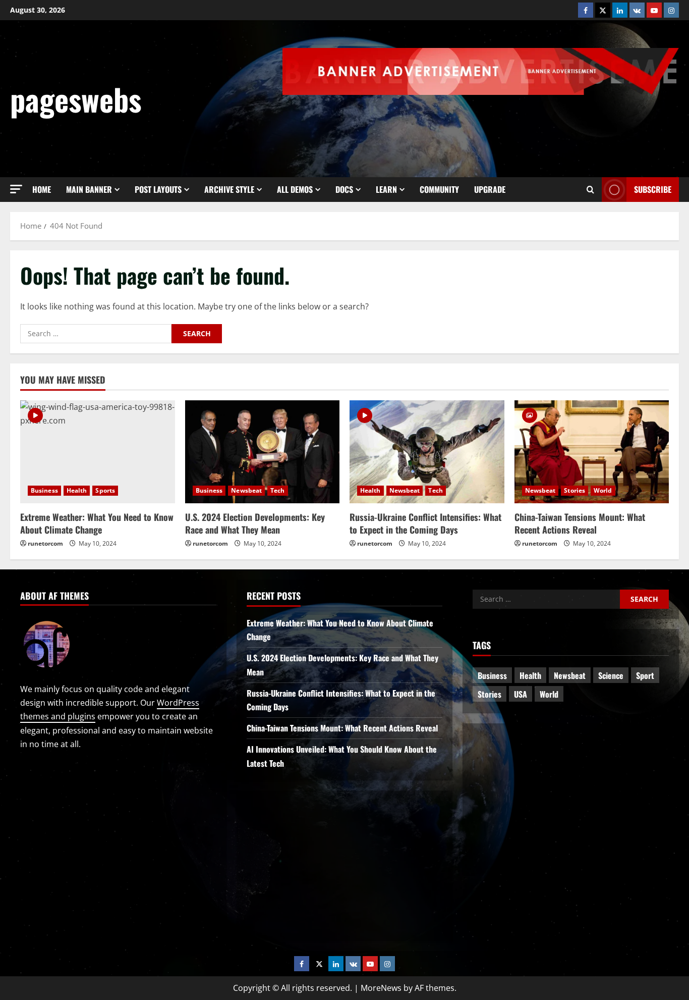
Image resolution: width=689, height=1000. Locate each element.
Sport (645, 675)
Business (44, 490)
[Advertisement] (495, 122)
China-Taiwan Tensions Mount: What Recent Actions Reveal (579, 523)
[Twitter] (602, 10)
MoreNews (381, 987)
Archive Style (229, 189)
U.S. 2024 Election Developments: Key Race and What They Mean (255, 523)
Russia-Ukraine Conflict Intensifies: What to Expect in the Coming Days (425, 523)
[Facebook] (585, 10)
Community (439, 189)
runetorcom (45, 543)
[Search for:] (95, 333)
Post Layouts (158, 189)
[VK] (637, 10)
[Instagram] (671, 10)
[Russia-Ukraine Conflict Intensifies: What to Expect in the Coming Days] (427, 451)
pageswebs (75, 98)
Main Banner (89, 189)
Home (41, 189)
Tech (277, 490)
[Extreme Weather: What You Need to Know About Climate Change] (97, 451)
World (603, 490)
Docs (344, 189)
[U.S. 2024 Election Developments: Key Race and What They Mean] (262, 451)
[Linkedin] (619, 10)
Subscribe (652, 189)
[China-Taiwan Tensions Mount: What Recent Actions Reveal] (591, 451)
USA (520, 694)
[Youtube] (654, 10)
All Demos (295, 189)
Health (77, 490)
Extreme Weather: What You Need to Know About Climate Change (97, 523)
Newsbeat (246, 490)
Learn (386, 189)
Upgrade (489, 189)
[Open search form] (590, 189)
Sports (105, 490)
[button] (16, 189)
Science (610, 675)
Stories (574, 490)
